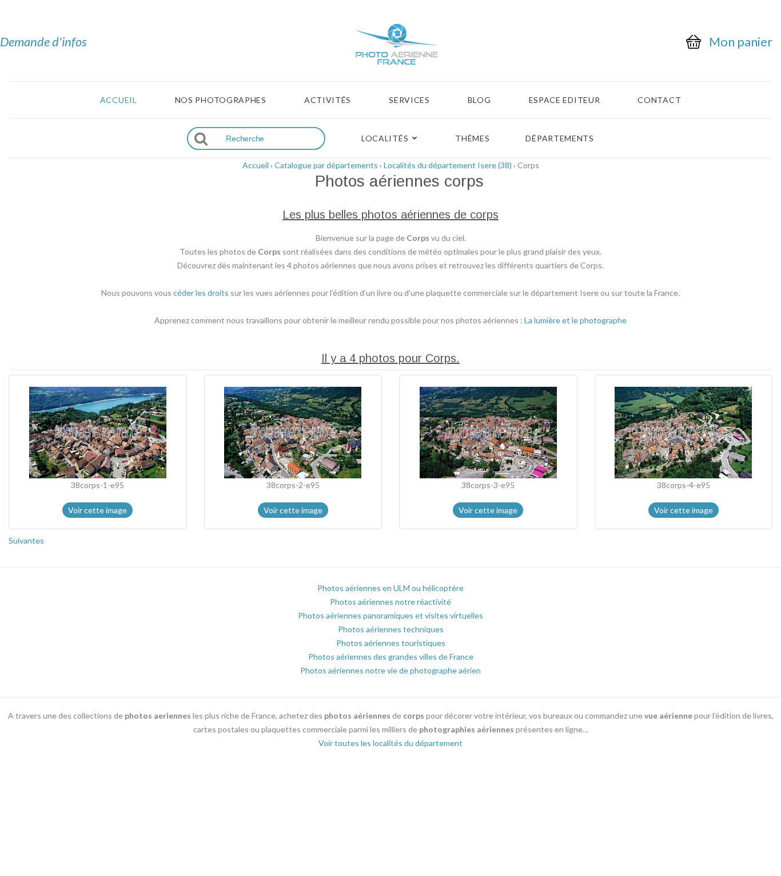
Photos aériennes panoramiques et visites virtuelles (390, 615)
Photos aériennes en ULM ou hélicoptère (390, 588)
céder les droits (201, 293)
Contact (659, 100)
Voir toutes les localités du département (390, 743)
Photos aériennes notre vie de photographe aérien (390, 670)
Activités (327, 100)
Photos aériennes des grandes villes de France (390, 656)
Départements (559, 138)
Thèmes (472, 138)
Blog (479, 100)
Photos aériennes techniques (391, 629)
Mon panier (740, 41)
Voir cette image (97, 510)
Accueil (118, 100)
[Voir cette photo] (97, 432)
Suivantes (26, 540)
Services (409, 100)
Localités (384, 138)
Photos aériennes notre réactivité (390, 602)
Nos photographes (220, 100)
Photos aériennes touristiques (390, 643)
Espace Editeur (564, 100)
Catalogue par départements (326, 165)
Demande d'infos (43, 41)
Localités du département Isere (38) (448, 165)
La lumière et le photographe (575, 320)
